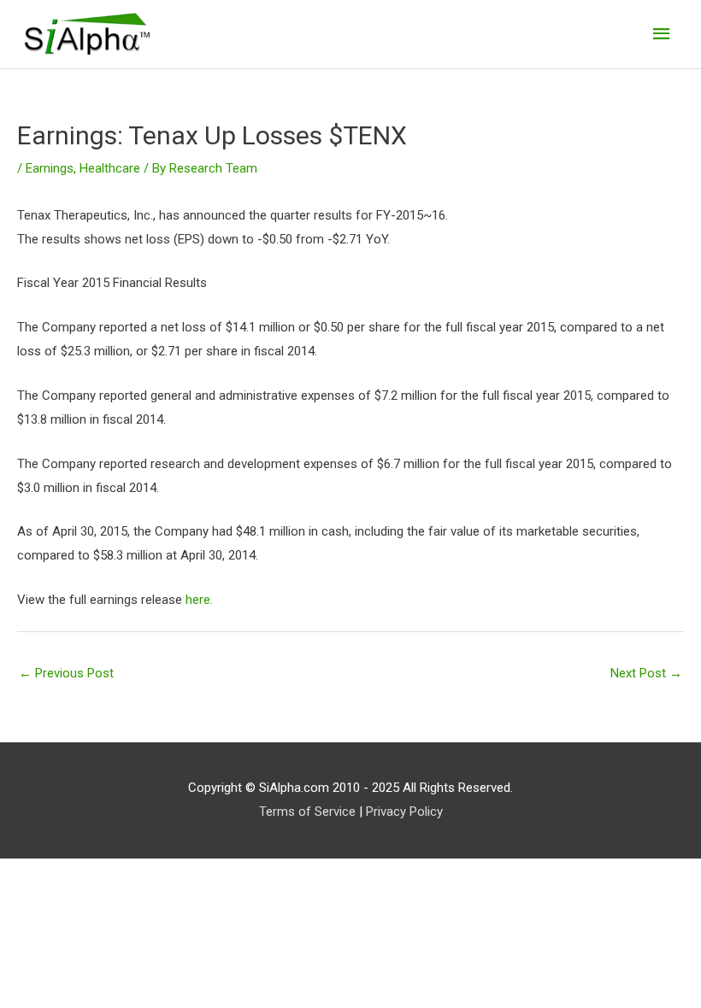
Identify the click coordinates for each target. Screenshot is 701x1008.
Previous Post (66, 673)
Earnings (50, 168)
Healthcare (110, 168)
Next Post (646, 673)
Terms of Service (307, 811)
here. (199, 599)
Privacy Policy (404, 811)
